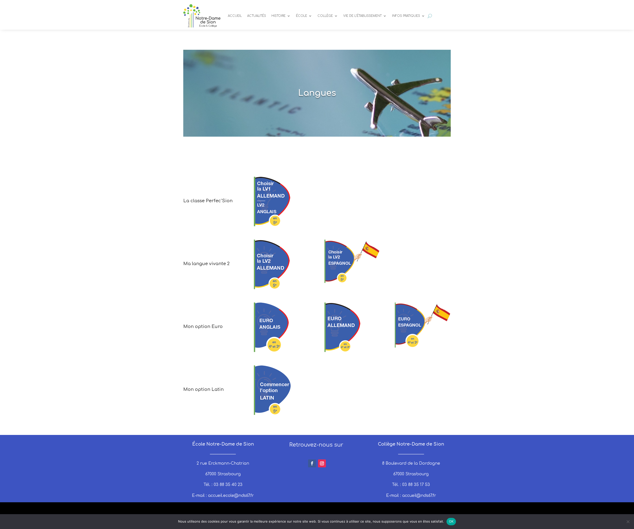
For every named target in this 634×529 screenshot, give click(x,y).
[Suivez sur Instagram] (322, 463)
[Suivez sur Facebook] (312, 463)
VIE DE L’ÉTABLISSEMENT (362, 16)
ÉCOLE (301, 16)
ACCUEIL (235, 16)
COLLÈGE (325, 16)
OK (451, 521)
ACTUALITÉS (256, 16)
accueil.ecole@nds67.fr (231, 495)
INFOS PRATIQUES (406, 16)
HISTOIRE (278, 16)
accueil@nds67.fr (419, 495)
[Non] (627, 521)
